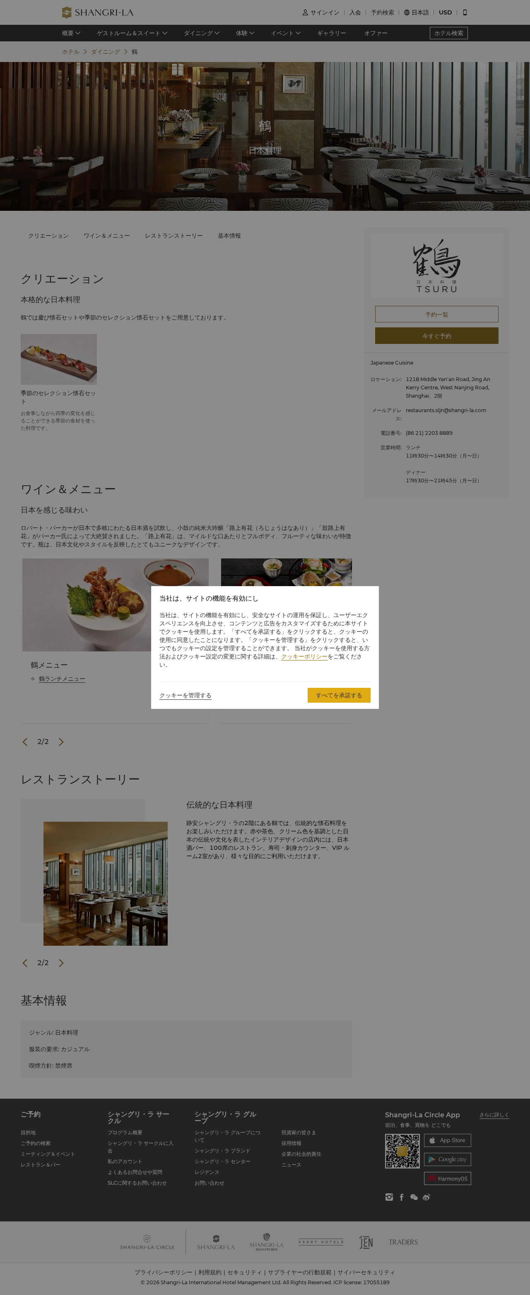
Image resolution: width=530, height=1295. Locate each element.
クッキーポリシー (304, 656)
